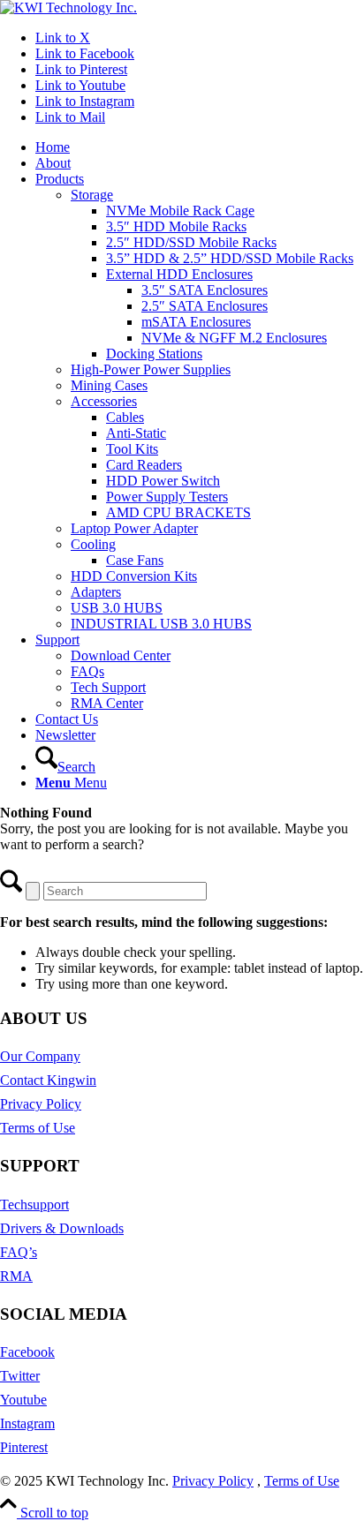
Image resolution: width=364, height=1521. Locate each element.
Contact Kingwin (48, 1080)
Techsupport (34, 1204)
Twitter (20, 1375)
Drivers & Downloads (62, 1228)
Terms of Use (37, 1127)
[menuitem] (199, 147)
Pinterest (24, 1447)
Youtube (23, 1399)
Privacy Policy (40, 1103)
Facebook (27, 1351)
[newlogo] (68, 7)
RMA (16, 1276)
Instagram (27, 1423)
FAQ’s (18, 1252)
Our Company (40, 1056)
